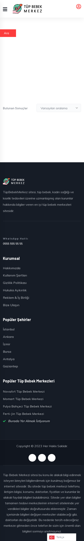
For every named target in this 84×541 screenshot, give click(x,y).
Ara (6, 33)
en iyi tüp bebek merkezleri (52, 204)
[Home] (13, 181)
